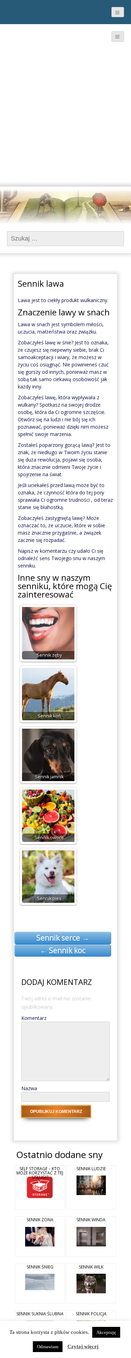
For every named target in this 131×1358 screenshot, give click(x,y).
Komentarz (33, 1018)
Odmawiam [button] (47, 1346)
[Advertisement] (65, 117)
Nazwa (29, 1088)
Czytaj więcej (83, 1346)
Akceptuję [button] (106, 1332)
